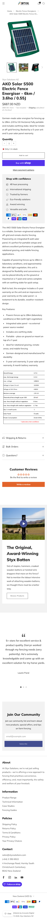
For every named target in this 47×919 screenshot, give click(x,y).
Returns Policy (9, 828)
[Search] (43, 3)
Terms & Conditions (11, 832)
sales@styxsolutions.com (14, 855)
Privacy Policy (9, 836)
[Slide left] (5, 67)
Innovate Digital (28, 913)
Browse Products (17, 596)
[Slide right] (41, 67)
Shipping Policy (9, 824)
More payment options (23, 170)
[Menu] (3, 3)
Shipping (32, 108)
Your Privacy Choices (12, 841)
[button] (20, 687)
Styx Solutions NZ (10, 79)
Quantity (7, 139)
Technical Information (12, 802)
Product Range (9, 797)
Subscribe (23, 744)
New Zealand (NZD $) (22, 896)
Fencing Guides (9, 810)
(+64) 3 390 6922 (10, 859)
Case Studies (8, 806)
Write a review (23, 484)
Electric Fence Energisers (26, 11)
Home (9, 11)
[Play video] (23, 523)
